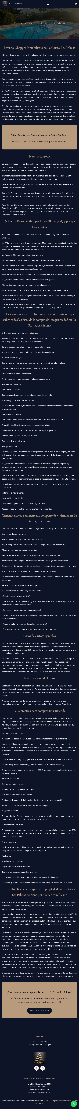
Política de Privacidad (63, 1100)
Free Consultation (39, 1011)
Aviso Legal (49, 1100)
